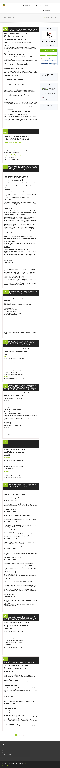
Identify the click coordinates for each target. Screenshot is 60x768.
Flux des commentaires (8, 752)
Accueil (44, 17)
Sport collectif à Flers (12, 169)
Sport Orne (34, 30)
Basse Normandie (18, 28)
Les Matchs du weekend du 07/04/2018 (16, 622)
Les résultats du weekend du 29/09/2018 (17, 33)
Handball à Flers (20, 167)
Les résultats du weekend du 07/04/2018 (17, 492)
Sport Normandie (29, 30)
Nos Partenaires (46, 10)
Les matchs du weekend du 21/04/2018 (16, 349)
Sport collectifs (19, 169)
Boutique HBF (47, 5)
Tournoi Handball (7, 170)
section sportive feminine (17, 344)
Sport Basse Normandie (21, 30)
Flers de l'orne (34, 28)
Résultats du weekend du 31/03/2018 (16, 665)
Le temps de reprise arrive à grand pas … (17, 298)
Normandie (35, 29)
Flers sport (11, 29)
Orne (17, 168)
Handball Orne (14, 293)
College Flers (24, 341)
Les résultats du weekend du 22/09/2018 (17, 174)
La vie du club (16, 291)
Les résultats (11, 28)
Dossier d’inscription (8, 335)
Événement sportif (25, 28)
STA (33, 345)
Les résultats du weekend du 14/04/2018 (17, 393)
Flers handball (11, 292)
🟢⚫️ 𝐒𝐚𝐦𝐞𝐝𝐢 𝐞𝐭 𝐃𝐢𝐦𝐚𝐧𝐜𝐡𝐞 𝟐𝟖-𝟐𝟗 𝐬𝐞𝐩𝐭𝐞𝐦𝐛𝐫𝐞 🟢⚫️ (48, 89)
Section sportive (9, 344)
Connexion (5, 748)
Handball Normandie (26, 29)
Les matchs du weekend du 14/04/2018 (16, 449)
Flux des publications (7, 750)
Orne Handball (8, 30)
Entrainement (11, 291)
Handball (15, 29)
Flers (30, 28)
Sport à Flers (14, 30)
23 (22, 734)
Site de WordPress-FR (7, 754)
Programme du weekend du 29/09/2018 (16, 136)
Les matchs (11, 130)
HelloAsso (52, 45)
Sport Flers (24, 169)
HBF (31, 29)
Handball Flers (19, 29)
